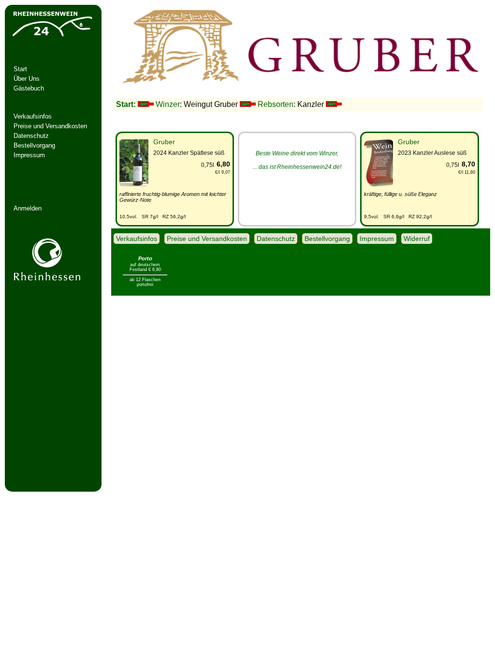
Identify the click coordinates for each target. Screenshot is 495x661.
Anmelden (28, 208)
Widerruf (417, 238)
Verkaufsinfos (33, 116)
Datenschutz (31, 135)
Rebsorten (275, 104)
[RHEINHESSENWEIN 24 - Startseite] (52, 36)
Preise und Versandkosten (50, 126)
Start (20, 69)
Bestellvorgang (34, 145)
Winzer (168, 104)
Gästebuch (29, 88)
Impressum (29, 155)
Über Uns (27, 78)
